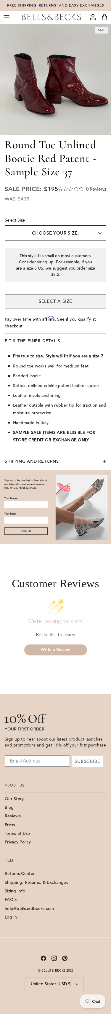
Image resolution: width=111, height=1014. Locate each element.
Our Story (14, 798)
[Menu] (6, 17)
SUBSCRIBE (87, 761)
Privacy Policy (18, 842)
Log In (11, 917)
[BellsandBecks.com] (51, 17)
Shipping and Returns (32, 461)
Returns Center (20, 873)
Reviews (13, 816)
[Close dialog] (108, 473)
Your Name (10, 498)
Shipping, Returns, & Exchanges (36, 882)
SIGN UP (26, 531)
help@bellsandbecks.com (29, 908)
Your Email (10, 513)
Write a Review (55, 649)
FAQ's (11, 899)
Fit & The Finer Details (32, 340)
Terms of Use (17, 833)
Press (10, 824)
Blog (9, 807)
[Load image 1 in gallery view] (55, 79)
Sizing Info (15, 891)
